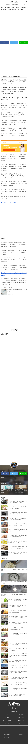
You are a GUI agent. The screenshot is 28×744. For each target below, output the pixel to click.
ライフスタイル (7, 4)
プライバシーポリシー (6, 737)
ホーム (2, 4)
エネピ (8, 135)
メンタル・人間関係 (7, 720)
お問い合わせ (7, 734)
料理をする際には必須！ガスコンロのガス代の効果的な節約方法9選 (16, 4)
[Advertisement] (14, 25)
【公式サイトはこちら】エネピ (8, 202)
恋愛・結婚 (7, 717)
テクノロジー (7, 723)
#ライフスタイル (4, 480)
